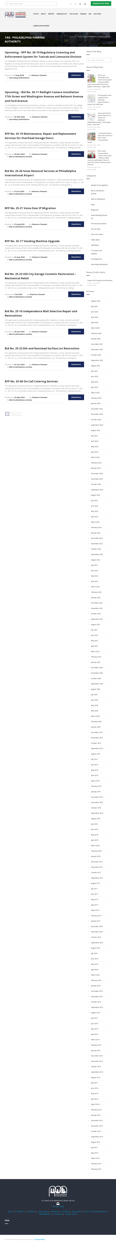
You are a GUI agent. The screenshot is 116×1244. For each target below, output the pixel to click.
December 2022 (97, 538)
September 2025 (97, 360)
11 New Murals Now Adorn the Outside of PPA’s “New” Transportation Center (99, 137)
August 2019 (95, 754)
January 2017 (95, 921)
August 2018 (95, 818)
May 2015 (94, 1029)
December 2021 (97, 603)
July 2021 (94, 630)
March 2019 (95, 781)
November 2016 (97, 932)
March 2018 (95, 845)
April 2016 (94, 969)
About (43, 14)
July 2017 (94, 889)
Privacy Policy (40, 1239)
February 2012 (96, 1169)
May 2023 (94, 511)
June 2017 (94, 894)
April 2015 (94, 1034)
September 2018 (97, 813)
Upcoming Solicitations (19, 78)
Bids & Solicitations (98, 199)
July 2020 (94, 694)
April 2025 (94, 387)
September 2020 (97, 684)
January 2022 (95, 597)
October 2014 (96, 1066)
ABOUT (11, 1211)
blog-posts (95, 210)
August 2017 (95, 883)
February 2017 (96, 916)
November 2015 (97, 996)
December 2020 (97, 667)
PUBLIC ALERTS (71, 1214)
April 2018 (94, 840)
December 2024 (97, 409)
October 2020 (96, 678)
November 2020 (97, 673)
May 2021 (94, 641)
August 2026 (95, 301)
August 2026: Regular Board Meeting (99, 280)
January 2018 (95, 856)
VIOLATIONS (76, 1211)
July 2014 (94, 1083)
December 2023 (97, 473)
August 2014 (95, 1077)
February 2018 (96, 851)
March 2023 (95, 522)
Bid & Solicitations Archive (20, 157)
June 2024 (94, 441)
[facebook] (70, 4)
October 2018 (96, 808)
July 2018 (94, 824)
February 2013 (96, 1164)
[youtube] (85, 4)
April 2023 (94, 517)
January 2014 (95, 1115)
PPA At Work (95, 229)
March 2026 (95, 328)
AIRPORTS (20, 1211)
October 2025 (96, 355)
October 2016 (96, 937)
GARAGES (31, 1211)
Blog (92, 204)
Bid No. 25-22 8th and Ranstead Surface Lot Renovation (42, 348)
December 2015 (97, 991)
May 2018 (94, 835)
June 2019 (94, 765)
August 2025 (95, 366)
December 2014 (97, 1056)
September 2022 (97, 554)
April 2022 (94, 581)
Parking (83, 14)
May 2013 (94, 1153)
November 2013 (97, 1126)
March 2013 (95, 1158)
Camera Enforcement (41, 26)
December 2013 (97, 1120)
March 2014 (95, 1104)
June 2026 (94, 312)
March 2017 (95, 910)
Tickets (36, 14)
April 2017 (94, 905)
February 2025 (96, 398)
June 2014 (94, 1088)
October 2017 (96, 872)
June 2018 (94, 829)
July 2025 (94, 371)
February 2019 (96, 786)
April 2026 (94, 322)
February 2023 (96, 527)
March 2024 (95, 457)
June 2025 (94, 376)
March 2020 (95, 716)
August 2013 (95, 1142)
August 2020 (95, 689)
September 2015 (97, 1007)
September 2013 (97, 1137)
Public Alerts (95, 240)
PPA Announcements (98, 223)
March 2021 (95, 651)
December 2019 (97, 732)
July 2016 (94, 953)
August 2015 (95, 1013)
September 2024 (97, 425)
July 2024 (94, 436)
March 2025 (95, 393)
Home (73, 36)
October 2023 (96, 484)
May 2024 (94, 446)
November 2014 (97, 1061)
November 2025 (97, 349)
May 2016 (94, 964)
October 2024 (96, 419)
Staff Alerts (95, 245)
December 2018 (97, 797)
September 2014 (97, 1072)
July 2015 (94, 1018)
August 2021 (95, 624)
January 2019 (95, 792)
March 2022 (95, 587)
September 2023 (97, 490)
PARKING (54, 1211)
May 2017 (94, 899)
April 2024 (94, 452)
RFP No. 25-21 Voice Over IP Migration (30, 208)
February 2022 (96, 592)
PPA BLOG (58, 1214)
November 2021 (97, 608)
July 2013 (94, 1147)
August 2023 (95, 495)
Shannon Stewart (39, 75)
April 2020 (94, 711)
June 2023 (94, 506)
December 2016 (97, 926)
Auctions (97, 14)
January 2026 (95, 339)
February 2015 (96, 1045)
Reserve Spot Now (101, 3)
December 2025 (97, 344)
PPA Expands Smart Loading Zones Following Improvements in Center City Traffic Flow (99, 99)
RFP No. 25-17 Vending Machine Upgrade (32, 241)
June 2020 (94, 700)
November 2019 (97, 738)
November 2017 (97, 867)
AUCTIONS (65, 1211)
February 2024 (96, 463)
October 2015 (96, 1002)
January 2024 (95, 468)
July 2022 (94, 565)
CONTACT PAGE (58, 1206)
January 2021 (95, 662)
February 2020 (96, 721)
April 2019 (94, 775)
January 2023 (95, 533)
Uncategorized (96, 259)
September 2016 (97, 943)
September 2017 (97, 878)
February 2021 (96, 657)
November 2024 (97, 414)
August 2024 (95, 430)
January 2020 (95, 727)
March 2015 (95, 1039)
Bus (90, 14)
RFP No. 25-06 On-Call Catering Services (31, 381)
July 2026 (94, 306)
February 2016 (96, 980)
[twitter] (75, 2)
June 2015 (94, 1023)
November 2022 (97, 544)
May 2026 (94, 317)
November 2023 (97, 479)
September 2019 (97, 748)
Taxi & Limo (73, 14)
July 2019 (94, 759)
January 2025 (95, 403)
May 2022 (94, 576)
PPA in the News (97, 234)
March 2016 (95, 975)
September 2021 (97, 619)
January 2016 (95, 986)
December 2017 (97, 862)
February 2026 (96, 333)
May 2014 (94, 1093)
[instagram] (80, 4)
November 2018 (97, 802)
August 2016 (95, 948)
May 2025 (94, 382)
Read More (76, 75)
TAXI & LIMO (43, 1211)
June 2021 (94, 635)
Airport (51, 14)
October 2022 (96, 549)
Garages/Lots (62, 14)
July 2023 (94, 500)
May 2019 (94, 770)
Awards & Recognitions (99, 185)
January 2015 (95, 1050)
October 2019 (96, 743)
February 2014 (96, 1110)
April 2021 (94, 646)
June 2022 (94, 570)
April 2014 (94, 1099)
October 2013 (96, 1131)
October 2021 (96, 614)
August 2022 (95, 560)
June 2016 (94, 959)
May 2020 (94, 705)
